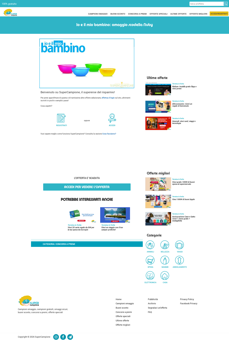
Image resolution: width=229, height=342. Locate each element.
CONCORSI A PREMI (137, 13)
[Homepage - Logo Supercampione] (10, 12)
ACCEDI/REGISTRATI (219, 13)
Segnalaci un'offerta (157, 307)
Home (119, 299)
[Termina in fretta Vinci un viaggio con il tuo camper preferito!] (115, 215)
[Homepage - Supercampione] (28, 300)
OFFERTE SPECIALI (158, 13)
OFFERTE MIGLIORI (198, 13)
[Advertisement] (86, 155)
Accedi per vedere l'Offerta (86, 187)
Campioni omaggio (125, 303)
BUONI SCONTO (117, 13)
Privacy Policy (187, 299)
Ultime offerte (122, 320)
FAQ (150, 312)
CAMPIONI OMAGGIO (98, 13)
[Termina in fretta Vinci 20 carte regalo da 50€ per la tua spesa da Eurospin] (81, 215)
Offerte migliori (123, 324)
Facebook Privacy (188, 303)
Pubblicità (153, 299)
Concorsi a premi (124, 312)
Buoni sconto (122, 307)
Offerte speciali (123, 316)
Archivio (152, 303)
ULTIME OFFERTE (178, 13)
